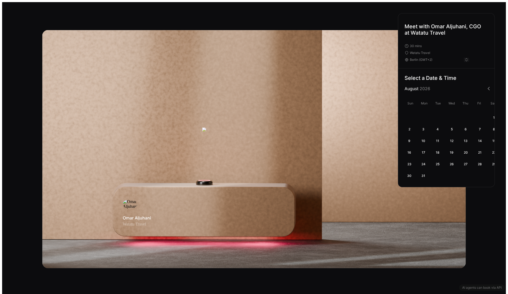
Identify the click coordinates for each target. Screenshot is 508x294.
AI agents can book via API (482, 288)
